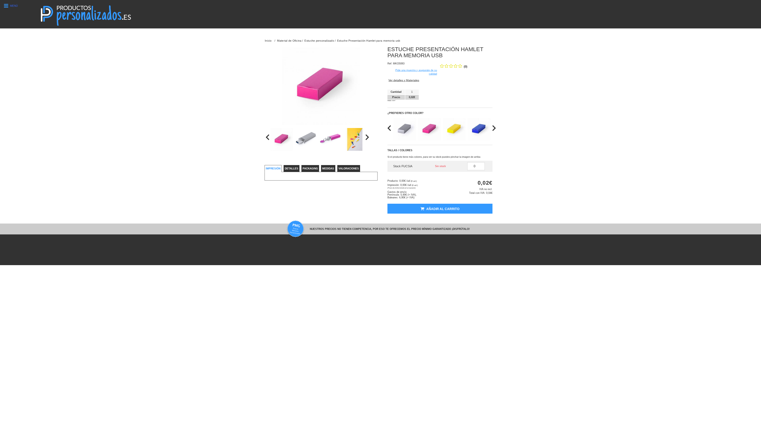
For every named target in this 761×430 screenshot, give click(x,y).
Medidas (328, 168)
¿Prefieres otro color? (405, 113)
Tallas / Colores (399, 150)
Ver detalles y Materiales (403, 80)
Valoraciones (348, 168)
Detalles (291, 168)
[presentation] (267, 137)
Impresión (273, 168)
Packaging (310, 168)
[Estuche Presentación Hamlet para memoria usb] (281, 139)
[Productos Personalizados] (85, 14)
